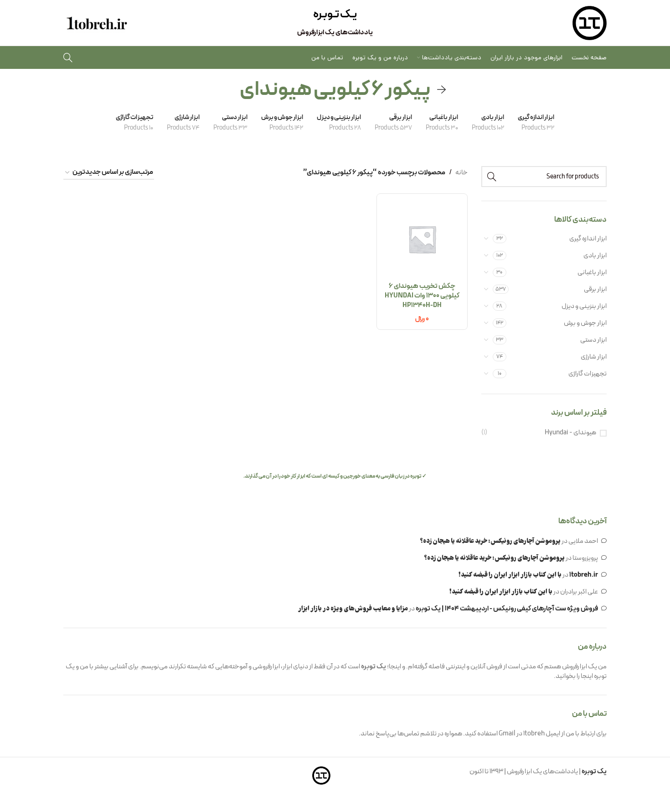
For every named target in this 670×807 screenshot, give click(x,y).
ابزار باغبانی (592, 272)
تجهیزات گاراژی (587, 374)
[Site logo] (589, 23)
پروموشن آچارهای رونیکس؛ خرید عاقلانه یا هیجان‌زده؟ (490, 541)
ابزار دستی (593, 340)
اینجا (587, 676)
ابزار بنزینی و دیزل (584, 306)
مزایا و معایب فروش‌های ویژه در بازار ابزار (353, 609)
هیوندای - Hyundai (570, 432)
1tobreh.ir (583, 575)
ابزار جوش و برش (585, 323)
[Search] (68, 57)
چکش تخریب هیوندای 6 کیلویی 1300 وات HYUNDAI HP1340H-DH (422, 296)
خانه (461, 172)
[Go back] (441, 90)
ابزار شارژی (594, 357)
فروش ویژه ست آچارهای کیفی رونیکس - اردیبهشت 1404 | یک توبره (507, 609)
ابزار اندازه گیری (588, 239)
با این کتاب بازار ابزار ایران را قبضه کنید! (510, 575)
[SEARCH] (491, 176)
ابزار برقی (595, 289)
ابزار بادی (595, 255)
